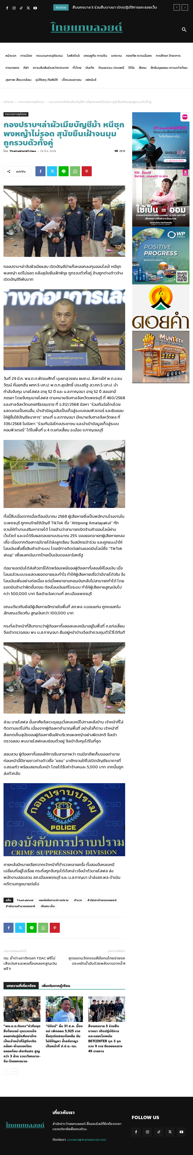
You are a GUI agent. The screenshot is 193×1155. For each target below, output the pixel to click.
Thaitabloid (25, 900)
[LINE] (64, 171)
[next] (185, 7)
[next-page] (15, 1071)
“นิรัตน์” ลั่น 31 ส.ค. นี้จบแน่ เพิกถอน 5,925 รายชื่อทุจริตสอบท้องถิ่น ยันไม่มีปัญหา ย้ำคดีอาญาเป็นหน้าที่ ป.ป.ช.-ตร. (64, 1036)
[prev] (177, 7)
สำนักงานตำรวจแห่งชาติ (20, 906)
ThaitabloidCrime (22, 151)
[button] (184, 30)
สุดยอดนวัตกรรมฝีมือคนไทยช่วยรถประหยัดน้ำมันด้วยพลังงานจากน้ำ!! (96, 960)
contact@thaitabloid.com (86, 1139)
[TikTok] (21, 8)
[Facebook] (7, 8)
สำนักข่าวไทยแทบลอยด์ (102, 900)
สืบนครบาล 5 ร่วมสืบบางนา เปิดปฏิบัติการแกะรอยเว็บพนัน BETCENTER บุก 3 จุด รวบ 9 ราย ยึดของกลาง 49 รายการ (105, 1039)
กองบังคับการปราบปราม (53, 900)
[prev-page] (7, 1071)
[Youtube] (35, 8)
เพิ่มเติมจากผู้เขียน (56, 986)
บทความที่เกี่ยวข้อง (21, 986)
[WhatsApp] (75, 171)
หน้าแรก (9, 102)
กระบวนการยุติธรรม (31, 102)
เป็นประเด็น (48, 906)
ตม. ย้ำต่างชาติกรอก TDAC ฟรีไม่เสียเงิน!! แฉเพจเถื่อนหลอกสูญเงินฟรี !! (30, 963)
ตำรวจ (78, 900)
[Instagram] (14, 8)
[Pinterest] (87, 171)
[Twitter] (28, 8)
